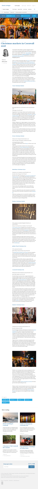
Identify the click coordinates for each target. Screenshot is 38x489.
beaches (15, 61)
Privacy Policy (6, 480)
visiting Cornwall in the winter (29, 81)
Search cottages (6, 9)
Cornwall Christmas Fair (22, 279)
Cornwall (6, 399)
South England (21, 473)
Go (34, 15)
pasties (28, 60)
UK (22, 15)
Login (33, 5)
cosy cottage (28, 52)
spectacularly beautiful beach (30, 175)
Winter (21, 399)
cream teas (31, 61)
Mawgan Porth (15, 176)
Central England (27, 473)
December (6, 402)
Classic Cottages (4, 473)
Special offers (20, 9)
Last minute (25, 9)
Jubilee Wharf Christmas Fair (19, 252)
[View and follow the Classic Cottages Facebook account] (30, 464)
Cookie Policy (11, 480)
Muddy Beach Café (32, 262)
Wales (24, 473)
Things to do (9, 15)
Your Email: (6, 466)
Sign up (32, 466)
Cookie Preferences (16, 480)
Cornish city (30, 114)
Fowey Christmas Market (24, 147)
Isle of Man (10, 474)
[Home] (2, 12)
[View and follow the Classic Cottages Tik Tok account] (32, 464)
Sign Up (23, 5)
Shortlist (28, 5)
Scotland (6, 474)
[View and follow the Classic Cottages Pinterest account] (34, 464)
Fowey (26, 143)
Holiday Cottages (11, 473)
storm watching (25, 54)
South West (16, 473)
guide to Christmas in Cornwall (26, 381)
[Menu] (34, 9)
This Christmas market (16, 227)
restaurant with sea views (18, 56)
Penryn (26, 252)
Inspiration (30, 9)
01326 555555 (17, 5)
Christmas (14, 399)
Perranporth (26, 230)
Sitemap (2, 480)
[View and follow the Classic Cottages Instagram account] (29, 464)
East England (3, 474)
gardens (17, 300)
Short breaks (15, 9)
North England (33, 473)
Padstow (13, 332)
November (28, 399)
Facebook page (16, 242)
